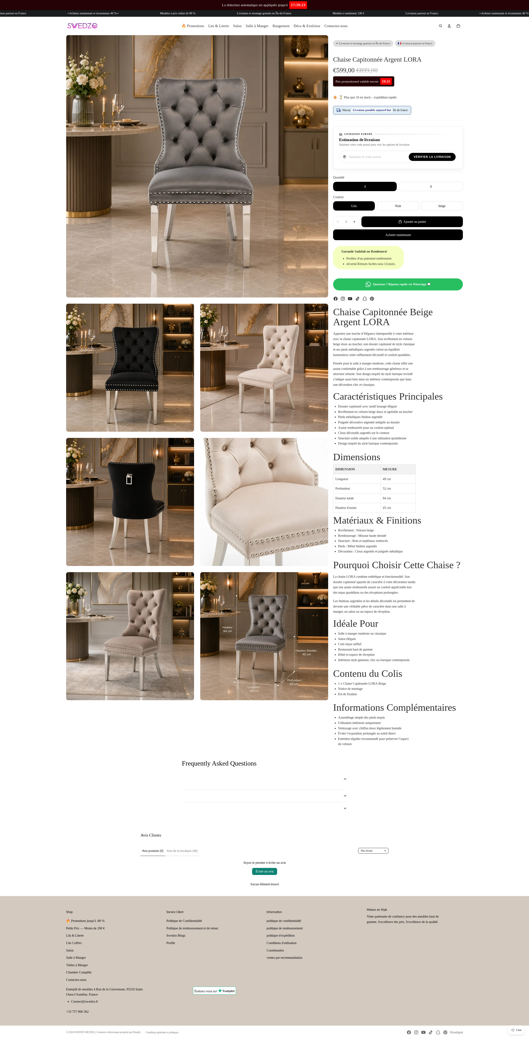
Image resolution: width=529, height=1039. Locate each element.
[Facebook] (335, 298)
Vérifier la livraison (432, 156)
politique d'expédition (281, 935)
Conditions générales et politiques (162, 1032)
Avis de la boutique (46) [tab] (182, 850)
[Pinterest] (371, 298)
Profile (170, 943)
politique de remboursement (285, 928)
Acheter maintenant (398, 235)
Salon (70, 950)
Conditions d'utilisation (282, 943)
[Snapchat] (364, 298)
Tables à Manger (77, 965)
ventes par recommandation (284, 957)
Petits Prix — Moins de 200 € (85, 928)
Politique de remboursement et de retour (192, 928)
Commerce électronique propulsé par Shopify (119, 1032)
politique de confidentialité (284, 921)
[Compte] (449, 25)
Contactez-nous (76, 979)
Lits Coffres (74, 943)
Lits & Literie (75, 935)
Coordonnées (275, 950)
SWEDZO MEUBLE (84, 1032)
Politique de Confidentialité (184, 921)
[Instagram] (342, 298)
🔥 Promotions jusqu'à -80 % (85, 921)
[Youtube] (350, 298)
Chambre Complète (79, 972)
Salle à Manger (76, 957)
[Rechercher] (440, 25)
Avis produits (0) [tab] (152, 850)
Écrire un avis (265, 871)
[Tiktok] (357, 298)
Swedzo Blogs (175, 935)
